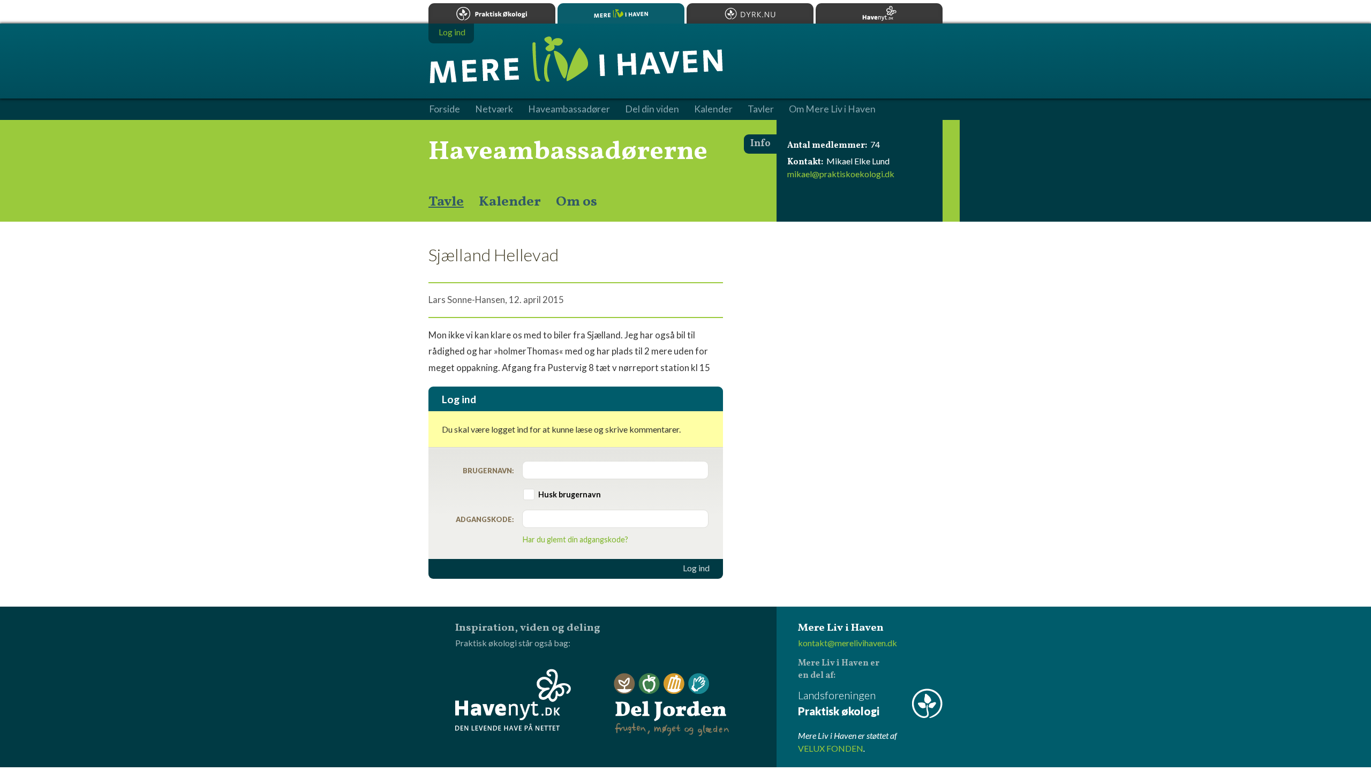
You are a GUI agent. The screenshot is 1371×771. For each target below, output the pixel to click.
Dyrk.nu (750, 13)
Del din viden (652, 109)
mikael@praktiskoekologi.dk (840, 174)
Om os (576, 202)
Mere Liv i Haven (621, 13)
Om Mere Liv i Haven (832, 109)
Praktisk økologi (491, 13)
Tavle (446, 202)
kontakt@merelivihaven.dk (847, 643)
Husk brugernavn (569, 494)
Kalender (510, 202)
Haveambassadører (569, 109)
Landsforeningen (838, 703)
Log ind (696, 568)
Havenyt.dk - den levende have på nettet (513, 700)
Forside (444, 109)
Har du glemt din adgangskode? (575, 539)
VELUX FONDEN (830, 748)
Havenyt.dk (879, 13)
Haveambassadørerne (567, 152)
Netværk (494, 109)
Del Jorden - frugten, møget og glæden (671, 705)
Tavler (761, 109)
